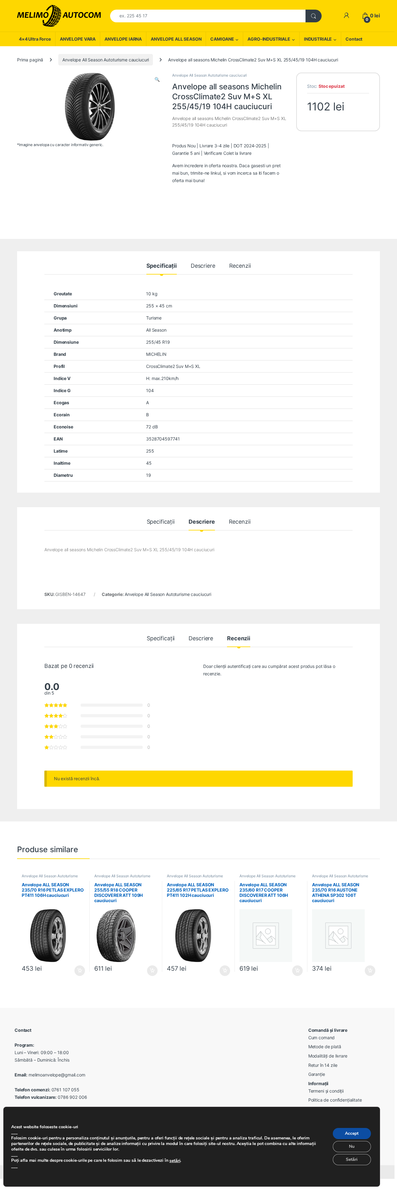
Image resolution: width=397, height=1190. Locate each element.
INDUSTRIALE (318, 39)
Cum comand (321, 1037)
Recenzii (240, 266)
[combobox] (208, 16)
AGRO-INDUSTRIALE (269, 39)
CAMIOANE (222, 39)
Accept (352, 1134)
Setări (352, 1160)
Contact (354, 39)
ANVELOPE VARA (78, 39)
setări (174, 1161)
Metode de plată (324, 1046)
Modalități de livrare (327, 1055)
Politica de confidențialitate (335, 1100)
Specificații (161, 266)
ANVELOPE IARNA (123, 39)
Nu (352, 1147)
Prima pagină (30, 59)
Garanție (316, 1074)
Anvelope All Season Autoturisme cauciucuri (105, 59)
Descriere (203, 266)
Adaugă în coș (77, 970)
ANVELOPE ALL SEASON (176, 39)
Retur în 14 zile (322, 1065)
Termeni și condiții (326, 1091)
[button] (157, 79)
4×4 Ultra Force (35, 39)
